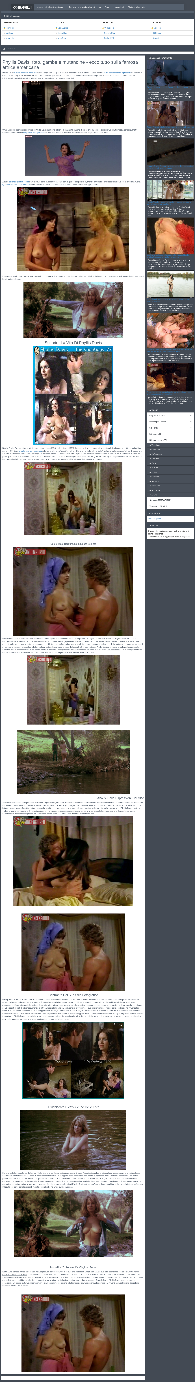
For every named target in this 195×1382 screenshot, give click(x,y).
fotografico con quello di (33, 132)
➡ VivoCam (154, 468)
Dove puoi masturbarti (114, 7)
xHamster (10, 38)
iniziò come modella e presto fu (117, 73)
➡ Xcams (153, 495)
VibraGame (63, 28)
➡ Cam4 (153, 463)
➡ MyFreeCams (156, 454)
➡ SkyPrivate (155, 490)
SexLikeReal (109, 33)
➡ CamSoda (154, 477)
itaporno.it (25, 7)
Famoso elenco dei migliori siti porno (85, 7)
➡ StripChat (154, 459)
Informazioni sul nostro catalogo (50, 7)
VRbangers (109, 28)
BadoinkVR (109, 38)
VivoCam (62, 38)
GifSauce (157, 33)
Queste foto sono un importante (16, 184)
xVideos (9, 33)
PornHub (10, 28)
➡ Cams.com (155, 450)
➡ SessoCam (155, 481)
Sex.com (157, 28)
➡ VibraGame (155, 445)
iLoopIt (156, 38)
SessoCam (63, 33)
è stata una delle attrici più (25, 73)
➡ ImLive (153, 472)
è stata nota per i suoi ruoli (30, 451)
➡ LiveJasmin (155, 486)
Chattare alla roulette (137, 7)
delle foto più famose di (19, 182)
